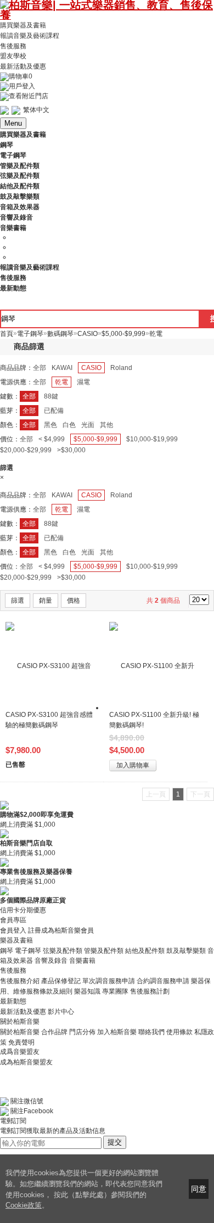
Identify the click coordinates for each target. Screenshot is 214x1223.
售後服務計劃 (150, 991)
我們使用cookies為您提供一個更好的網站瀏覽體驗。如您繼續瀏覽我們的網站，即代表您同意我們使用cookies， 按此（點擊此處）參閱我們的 (83, 1184)
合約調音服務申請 (163, 981)
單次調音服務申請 (108, 981)
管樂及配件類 (103, 950)
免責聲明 (21, 1042)
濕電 (83, 382)
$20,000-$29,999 (26, 450)
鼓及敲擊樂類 (186, 950)
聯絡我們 (151, 1032)
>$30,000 (71, 450)
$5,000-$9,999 (95, 439)
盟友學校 (13, 56)
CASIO (91, 368)
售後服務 (13, 45)
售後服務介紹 (20, 981)
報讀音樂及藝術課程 (29, 36)
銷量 (45, 600)
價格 (73, 600)
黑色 (50, 425)
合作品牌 (54, 1032)
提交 (115, 1142)
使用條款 (179, 1032)
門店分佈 (82, 1032)
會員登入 (13, 930)
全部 (39, 368)
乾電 (61, 382)
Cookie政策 (23, 1205)
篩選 (17, 600)
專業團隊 (115, 991)
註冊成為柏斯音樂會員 (61, 930)
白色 (69, 425)
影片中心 (61, 1012)
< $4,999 (51, 439)
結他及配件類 (145, 950)
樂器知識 (87, 991)
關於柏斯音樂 (20, 1032)
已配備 (54, 410)
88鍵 (51, 396)
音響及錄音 (51, 960)
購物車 (20, 76)
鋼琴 (6, 950)
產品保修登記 (61, 981)
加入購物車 (132, 765)
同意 (198, 1189)
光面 (87, 425)
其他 (106, 425)
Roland (121, 368)
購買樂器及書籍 (23, 25)
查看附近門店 (28, 96)
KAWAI (62, 368)
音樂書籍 (82, 960)
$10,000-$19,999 (152, 439)
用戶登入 (22, 86)
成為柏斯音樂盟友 (26, 1061)
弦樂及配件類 (62, 950)
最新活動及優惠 (23, 66)
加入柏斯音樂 (117, 1032)
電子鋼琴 (28, 950)
